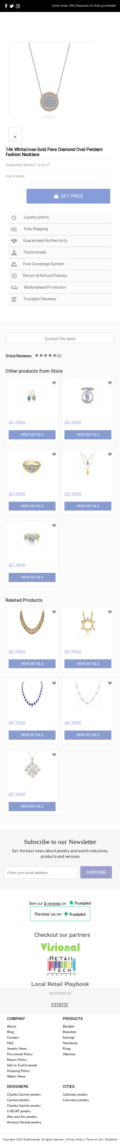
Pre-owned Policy (20, 1054)
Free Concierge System (43, 263)
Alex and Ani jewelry (22, 1116)
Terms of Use (94, 1139)
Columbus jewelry (76, 1100)
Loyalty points (36, 217)
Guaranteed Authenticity (45, 240)
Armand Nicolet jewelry (24, 1122)
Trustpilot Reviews (39, 298)
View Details (32, 434)
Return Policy (17, 1059)
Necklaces (70, 1043)
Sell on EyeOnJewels (22, 1065)
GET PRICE (71, 196)
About (11, 1026)
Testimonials (34, 252)
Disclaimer (111, 1139)
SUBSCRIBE (96, 872)
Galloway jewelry (75, 1094)
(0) (59, 355)
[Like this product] (54, 383)
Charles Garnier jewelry (24, 1094)
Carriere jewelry (18, 1100)
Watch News (16, 1076)
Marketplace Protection (44, 287)
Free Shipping (35, 228)
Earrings (69, 1037)
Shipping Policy (18, 1070)
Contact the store (60, 338)
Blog (10, 1031)
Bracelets (69, 1031)
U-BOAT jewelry (19, 1111)
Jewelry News (17, 1048)
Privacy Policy (75, 1139)
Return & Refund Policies (45, 275)
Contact (13, 1037)
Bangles (68, 1026)
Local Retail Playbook (60, 984)
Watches (69, 1054)
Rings (67, 1048)
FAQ (10, 1043)
